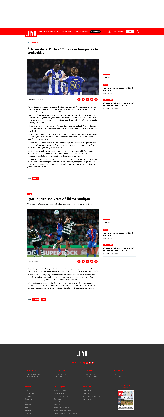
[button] (137, 31)
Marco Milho (107, 108)
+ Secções (85, 31)
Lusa (104, 93)
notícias (35, 178)
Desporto (34, 42)
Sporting (36, 299)
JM (28, 42)
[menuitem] (40, 32)
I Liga (43, 299)
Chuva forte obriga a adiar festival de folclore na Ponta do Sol (118, 104)
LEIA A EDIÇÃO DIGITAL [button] (125, 386)
